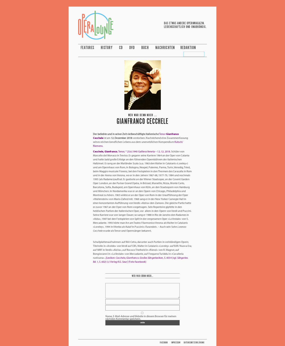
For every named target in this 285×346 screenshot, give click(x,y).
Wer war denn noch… (142, 276)
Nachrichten (165, 48)
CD (121, 48)
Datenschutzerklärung (194, 342)
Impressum (175, 342)
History (107, 48)
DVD (132, 48)
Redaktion (188, 48)
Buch (145, 48)
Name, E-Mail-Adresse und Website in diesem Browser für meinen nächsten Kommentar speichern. (140, 317)
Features (88, 48)
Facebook (164, 342)
